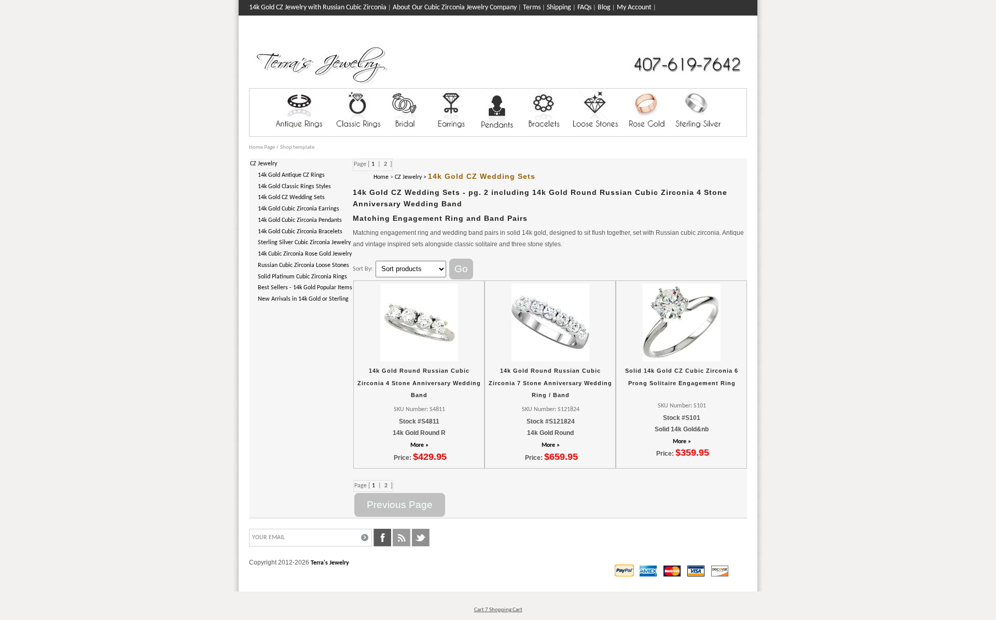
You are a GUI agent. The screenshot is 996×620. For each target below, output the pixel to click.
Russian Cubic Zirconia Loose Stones (303, 265)
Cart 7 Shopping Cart (498, 610)
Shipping (559, 7)
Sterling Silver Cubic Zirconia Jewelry (304, 242)
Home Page (262, 147)
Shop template (297, 147)
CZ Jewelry (263, 164)
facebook (382, 537)
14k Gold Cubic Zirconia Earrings (298, 209)
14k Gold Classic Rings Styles (294, 187)
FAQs (584, 7)
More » (419, 445)
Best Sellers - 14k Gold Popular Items (305, 288)
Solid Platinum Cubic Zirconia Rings (302, 277)
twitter (421, 537)
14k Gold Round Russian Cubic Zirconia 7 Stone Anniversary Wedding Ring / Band (550, 383)
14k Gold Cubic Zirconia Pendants (300, 220)
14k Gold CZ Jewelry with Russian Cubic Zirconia (317, 7)
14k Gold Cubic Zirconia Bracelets (300, 232)
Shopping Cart (727, 37)
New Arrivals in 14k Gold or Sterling (303, 299)
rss (401, 537)
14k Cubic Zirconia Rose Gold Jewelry (305, 254)
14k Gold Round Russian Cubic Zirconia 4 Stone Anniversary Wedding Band (419, 383)
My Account (634, 7)
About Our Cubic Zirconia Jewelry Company (455, 7)
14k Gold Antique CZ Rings (291, 175)
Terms (532, 7)
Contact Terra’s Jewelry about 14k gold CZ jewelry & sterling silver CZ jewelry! (361, 23)
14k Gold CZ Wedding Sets (291, 197)
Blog (604, 7)
